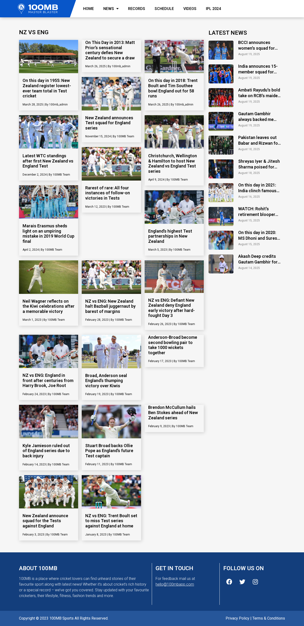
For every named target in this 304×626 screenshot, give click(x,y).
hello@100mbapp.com (175, 584)
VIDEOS (189, 8)
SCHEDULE (164, 8)
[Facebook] (229, 582)
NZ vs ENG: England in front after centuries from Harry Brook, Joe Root (48, 380)
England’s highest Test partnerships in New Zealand (170, 236)
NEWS (108, 8)
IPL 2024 (213, 8)
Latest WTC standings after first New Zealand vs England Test (48, 160)
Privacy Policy (237, 618)
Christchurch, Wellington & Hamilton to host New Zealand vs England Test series (172, 163)
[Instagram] (255, 582)
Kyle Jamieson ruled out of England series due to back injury (46, 450)
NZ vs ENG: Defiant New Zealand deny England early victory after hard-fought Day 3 (171, 308)
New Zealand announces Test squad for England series (109, 122)
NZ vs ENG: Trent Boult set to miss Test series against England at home (111, 520)
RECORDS (136, 8)
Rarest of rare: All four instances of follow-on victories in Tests (107, 193)
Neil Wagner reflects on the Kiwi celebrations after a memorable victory (49, 306)
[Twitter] (242, 582)
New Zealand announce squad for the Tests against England (45, 520)
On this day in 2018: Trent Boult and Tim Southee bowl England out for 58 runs (173, 88)
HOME (88, 8)
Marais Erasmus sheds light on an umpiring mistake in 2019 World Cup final (48, 233)
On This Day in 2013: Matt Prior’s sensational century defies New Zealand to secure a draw (110, 50)
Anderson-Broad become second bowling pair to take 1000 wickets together (172, 345)
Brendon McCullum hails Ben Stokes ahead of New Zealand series (173, 412)
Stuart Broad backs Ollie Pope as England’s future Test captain (109, 450)
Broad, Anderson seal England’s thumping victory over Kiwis (106, 380)
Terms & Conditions (268, 618)
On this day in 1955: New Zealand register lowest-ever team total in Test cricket (47, 88)
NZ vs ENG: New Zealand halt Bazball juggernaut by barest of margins (110, 306)
